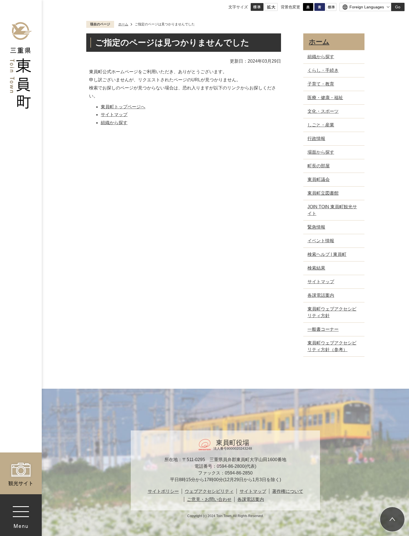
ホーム (123, 24)
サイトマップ (114, 114)
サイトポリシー (163, 491)
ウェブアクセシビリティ (209, 491)
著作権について (287, 491)
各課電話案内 (250, 499)
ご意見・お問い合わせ (209, 499)
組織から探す (114, 122)
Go (397, 7)
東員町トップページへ (123, 106)
